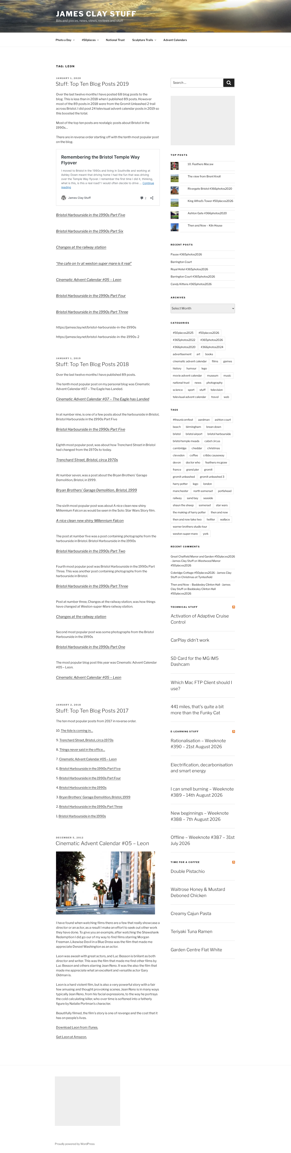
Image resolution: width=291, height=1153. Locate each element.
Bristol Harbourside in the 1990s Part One (90, 647)
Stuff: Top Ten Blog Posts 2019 (92, 84)
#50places (89, 40)
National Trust (115, 40)
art (198, 354)
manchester (180, 491)
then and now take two (187, 519)
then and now (219, 512)
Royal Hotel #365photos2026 (189, 269)
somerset (205, 505)
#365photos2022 (184, 340)
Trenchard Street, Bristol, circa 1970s (87, 460)
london (207, 483)
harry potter (180, 483)
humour (191, 368)
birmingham (193, 426)
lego (204, 368)
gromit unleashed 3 (212, 476)
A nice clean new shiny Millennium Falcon (90, 520)
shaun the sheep (183, 505)
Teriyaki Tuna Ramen (191, 931)
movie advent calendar (187, 375)
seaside (208, 498)
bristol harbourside (219, 434)
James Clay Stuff (96, 14)
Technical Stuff (184, 607)
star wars (222, 505)
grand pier (192, 469)
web (226, 397)
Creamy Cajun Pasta (191, 913)
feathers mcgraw (216, 462)
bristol (177, 434)
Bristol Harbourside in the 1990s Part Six (89, 231)
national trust (181, 382)
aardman (204, 419)
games (227, 361)
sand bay (192, 498)
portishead (224, 491)
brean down (213, 426)
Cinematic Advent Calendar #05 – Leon (88, 280)
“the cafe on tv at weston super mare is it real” (94, 263)
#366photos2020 (184, 347)
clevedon (178, 455)
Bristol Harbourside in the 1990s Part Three (92, 312)
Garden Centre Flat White (196, 949)
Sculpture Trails (142, 40)
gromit (208, 469)
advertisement (182, 354)
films (215, 361)
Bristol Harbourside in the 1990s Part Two (90, 551)
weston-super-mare (185, 533)
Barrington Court (181, 262)
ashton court (223, 419)
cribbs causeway (213, 455)
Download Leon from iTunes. (77, 1027)
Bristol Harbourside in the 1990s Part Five (90, 215)
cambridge (179, 448)
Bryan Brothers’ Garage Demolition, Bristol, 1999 (96, 490)
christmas (213, 448)
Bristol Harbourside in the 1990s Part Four (91, 296)
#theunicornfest (183, 419)
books (209, 354)
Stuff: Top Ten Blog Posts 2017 (92, 711)
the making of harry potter (189, 512)
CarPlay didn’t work (190, 640)
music (227, 375)
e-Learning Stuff (185, 731)
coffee (194, 455)
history (177, 368)
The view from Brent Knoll (204, 176)
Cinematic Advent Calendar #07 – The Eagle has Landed (102, 399)
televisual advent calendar (189, 397)
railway (177, 498)
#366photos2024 (212, 347)
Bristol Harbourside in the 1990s (83, 788)
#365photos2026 (211, 340)
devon (177, 462)
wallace (225, 519)
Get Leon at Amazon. (71, 1037)
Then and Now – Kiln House (205, 225)
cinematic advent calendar (190, 361)
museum (212, 375)
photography (214, 382)
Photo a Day (63, 40)
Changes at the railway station (81, 247)
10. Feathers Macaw (200, 164)
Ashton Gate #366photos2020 (207, 213)
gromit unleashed (184, 476)
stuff (202, 389)
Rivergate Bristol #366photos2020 (210, 188)
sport (191, 389)
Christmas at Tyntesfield (196, 577)
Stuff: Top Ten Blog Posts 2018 (92, 364)
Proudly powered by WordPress (75, 1143)
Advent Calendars (175, 40)
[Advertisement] (203, 120)
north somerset (203, 491)
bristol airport (194, 434)
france (177, 469)
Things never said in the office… (82, 750)
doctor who (193, 462)
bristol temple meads (186, 441)
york (205, 533)
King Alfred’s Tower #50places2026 (210, 201)
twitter (211, 519)
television (217, 389)
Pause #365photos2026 (186, 254)
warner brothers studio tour (190, 526)
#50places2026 (209, 332)
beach (177, 426)
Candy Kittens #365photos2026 (191, 284)
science (178, 389)
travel (215, 397)
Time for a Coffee (185, 862)
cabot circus (212, 441)
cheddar (197, 448)
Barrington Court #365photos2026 (193, 276)
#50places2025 (183, 332)
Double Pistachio (188, 871)
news (198, 382)
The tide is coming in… (77, 731)
